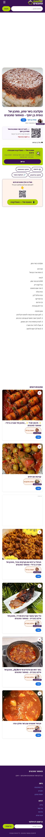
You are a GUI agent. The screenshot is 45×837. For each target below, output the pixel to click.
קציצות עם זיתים (34, 476)
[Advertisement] (22, 42)
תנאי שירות (39, 815)
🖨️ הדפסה (37, 169)
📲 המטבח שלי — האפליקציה (22, 202)
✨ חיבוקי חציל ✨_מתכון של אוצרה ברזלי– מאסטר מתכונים (23, 424)
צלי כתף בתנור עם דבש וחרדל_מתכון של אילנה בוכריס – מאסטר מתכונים (24, 617)
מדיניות (40, 812)
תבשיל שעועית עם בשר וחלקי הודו (27, 723)
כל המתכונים (39, 787)
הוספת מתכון (39, 794)
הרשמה (8, 826)
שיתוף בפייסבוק (35, 175)
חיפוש (6, 9)
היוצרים (40, 791)
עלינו (41, 805)
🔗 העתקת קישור (20, 175)
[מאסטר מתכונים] (35, 2)
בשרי (23, 120)
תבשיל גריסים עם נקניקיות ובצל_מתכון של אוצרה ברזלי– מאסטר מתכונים (23, 563)
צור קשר (40, 808)
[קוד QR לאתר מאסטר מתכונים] (22, 194)
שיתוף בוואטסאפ (23, 169)
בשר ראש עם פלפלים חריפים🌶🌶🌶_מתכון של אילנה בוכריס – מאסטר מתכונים (22, 670)
